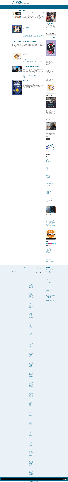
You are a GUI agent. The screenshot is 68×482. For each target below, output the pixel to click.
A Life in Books (47, 160)
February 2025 (31, 295)
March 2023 (30, 316)
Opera (39, 36)
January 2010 (30, 459)
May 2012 (30, 434)
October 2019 (31, 353)
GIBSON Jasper (26, 35)
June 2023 (30, 313)
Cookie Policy (14, 479)
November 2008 (31, 472)
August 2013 (30, 420)
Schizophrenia (41, 36)
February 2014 (31, 415)
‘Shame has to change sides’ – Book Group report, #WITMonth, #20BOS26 (50, 258)
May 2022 (30, 325)
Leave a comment (25, 90)
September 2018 (31, 365)
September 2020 (31, 343)
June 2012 (30, 433)
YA (52, 300)
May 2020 (30, 347)
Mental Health (53, 289)
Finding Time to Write (48, 176)
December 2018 (31, 362)
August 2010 (30, 453)
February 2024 (31, 306)
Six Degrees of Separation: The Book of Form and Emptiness (33, 26)
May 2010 (30, 456)
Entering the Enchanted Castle (50, 174)
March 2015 (30, 403)
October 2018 (31, 364)
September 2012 (31, 430)
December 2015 (31, 395)
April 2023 (30, 315)
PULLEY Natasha (40, 61)
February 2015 (31, 404)
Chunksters (37, 21)
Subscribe (48, 138)
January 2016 (30, 394)
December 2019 (31, 351)
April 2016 (30, 391)
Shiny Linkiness (26, 53)
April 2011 (30, 446)
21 (40, 271)
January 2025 (30, 296)
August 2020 (30, 344)
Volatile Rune (47, 193)
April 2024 (30, 304)
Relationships (48, 294)
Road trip (42, 62)
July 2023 (30, 312)
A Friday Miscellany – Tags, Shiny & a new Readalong (24, 41)
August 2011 (30, 442)
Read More (38, 18)
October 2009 (31, 462)
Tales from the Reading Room (49, 190)
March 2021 (30, 338)
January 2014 (30, 416)
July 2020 (30, 345)
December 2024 (31, 297)
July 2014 (30, 410)
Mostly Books (47, 200)
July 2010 (30, 454)
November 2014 (31, 407)
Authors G (26, 61)
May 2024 (30, 303)
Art (47, 281)
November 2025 (31, 287)
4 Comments (13, 49)
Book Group (43, 5)
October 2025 (31, 288)
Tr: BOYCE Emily (28, 62)
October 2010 (31, 451)
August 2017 (30, 377)
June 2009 (30, 466)
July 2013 (30, 421)
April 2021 (30, 337)
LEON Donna (37, 35)
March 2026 (30, 283)
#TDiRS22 (15, 48)
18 (36, 271)
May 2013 (30, 423)
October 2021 (31, 331)
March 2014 (30, 414)
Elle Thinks (47, 173)
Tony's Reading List (48, 192)
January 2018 (30, 372)
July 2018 (30, 367)
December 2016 (31, 384)
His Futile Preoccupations (49, 178)
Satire (52, 295)
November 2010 (31, 450)
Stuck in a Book (48, 189)
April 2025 (30, 293)
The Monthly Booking (48, 184)
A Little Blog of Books (48, 161)
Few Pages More (48, 175)
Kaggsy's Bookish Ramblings (49, 180)
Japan (37, 62)
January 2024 (30, 307)
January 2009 (30, 470)
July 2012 (30, 432)
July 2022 (30, 323)
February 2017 (31, 382)
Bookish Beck (47, 166)
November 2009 (31, 461)
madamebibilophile (48, 252)
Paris (51, 293)
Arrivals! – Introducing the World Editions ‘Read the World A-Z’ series (50, 247)
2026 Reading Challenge (50, 145)
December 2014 (31, 406)
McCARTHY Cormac (35, 74)
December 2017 (31, 373)
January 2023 (30, 318)
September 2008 (31, 474)
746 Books (47, 158)
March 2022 (30, 327)
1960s (47, 280)
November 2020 (31, 341)
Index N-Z (37, 5)
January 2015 (30, 405)
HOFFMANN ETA (33, 35)
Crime (34, 36)
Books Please (47, 168)
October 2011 (31, 440)
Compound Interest (48, 197)
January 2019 (30, 361)
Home (14, 5)
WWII (49, 300)
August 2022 (30, 322)
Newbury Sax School (48, 202)
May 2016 (30, 390)
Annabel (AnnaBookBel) (49, 23)
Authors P (28, 61)
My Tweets (47, 152)
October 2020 (31, 342)
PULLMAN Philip (27, 36)
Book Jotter (47, 167)
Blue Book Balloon (48, 164)
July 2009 (30, 465)
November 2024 (31, 298)
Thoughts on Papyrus (48, 191)
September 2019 (31, 354)
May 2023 (30, 314)
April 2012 (30, 435)
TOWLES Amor (28, 21)
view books (53, 149)
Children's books (18, 48)
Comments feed (14, 270)
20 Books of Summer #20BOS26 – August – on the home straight (50, 250)
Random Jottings (48, 185)
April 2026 (30, 282)
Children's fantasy (22, 48)
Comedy (50, 281)
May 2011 (30, 445)
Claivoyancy (33, 62)
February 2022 (31, 328)
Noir (40, 62)
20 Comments (24, 77)
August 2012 (30, 431)
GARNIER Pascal (32, 61)
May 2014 (30, 412)
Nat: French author (36, 61)
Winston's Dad (47, 194)
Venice (29, 37)
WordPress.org (14, 271)
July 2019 (30, 356)
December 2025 (31, 286)
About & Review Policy (20, 5)
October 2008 (31, 473)
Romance (48, 295)
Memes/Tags (40, 35)
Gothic (35, 36)
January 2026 (30, 285)
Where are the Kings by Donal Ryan (50, 272)
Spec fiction (53, 297)
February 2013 (31, 426)
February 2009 (31, 469)
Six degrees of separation (25, 37)
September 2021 (31, 332)
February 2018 (31, 371)
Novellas (48, 293)
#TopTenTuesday (34, 21)
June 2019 (30, 357)
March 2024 (30, 305)
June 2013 (30, 422)
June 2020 (30, 346)
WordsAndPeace (48, 246)
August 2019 (30, 355)
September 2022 (31, 321)
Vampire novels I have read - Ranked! (50, 225)
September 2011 (31, 441)
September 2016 (31, 387)
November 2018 (31, 363)
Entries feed (13, 269)
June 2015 (30, 400)
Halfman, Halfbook (48, 177)
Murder (39, 62)
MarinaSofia (47, 249)
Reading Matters (48, 186)
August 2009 (30, 464)
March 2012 (30, 436)
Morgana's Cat (47, 199)
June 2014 (30, 411)
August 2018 (30, 366)
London (53, 287)
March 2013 (30, 425)
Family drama (52, 285)
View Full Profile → (48, 31)
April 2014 (30, 413)
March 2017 (30, 381)
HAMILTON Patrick (31, 74)
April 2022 (30, 326)
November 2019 (31, 352)
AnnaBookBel (17, 2)
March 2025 (30, 294)
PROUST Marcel (31, 75)
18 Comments (24, 22)
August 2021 (30, 333)
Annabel (49, 146)
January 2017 (30, 383)
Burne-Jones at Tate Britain (49, 226)
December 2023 (31, 308)
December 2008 (31, 471)
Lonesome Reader (48, 182)
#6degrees (32, 36)
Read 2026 (27, 5)
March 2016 (30, 392)
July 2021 (30, 334)
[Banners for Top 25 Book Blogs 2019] (51, 262)
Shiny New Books (52, 26)
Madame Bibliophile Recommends (50, 183)
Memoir (48, 289)
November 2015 (31, 396)
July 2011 (30, 443)
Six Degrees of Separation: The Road (31, 66)
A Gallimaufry (47, 159)
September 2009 (31, 463)
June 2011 (30, 444)
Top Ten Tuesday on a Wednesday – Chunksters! (33, 12)
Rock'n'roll (52, 294)
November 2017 (31, 374)
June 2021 (30, 335)
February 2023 (31, 317)
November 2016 (31, 385)
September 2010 (31, 452)
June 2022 (30, 324)
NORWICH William (27, 75)
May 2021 (30, 336)
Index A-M (32, 5)
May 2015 (30, 401)
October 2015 (31, 397)
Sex (54, 295)
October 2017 (31, 375)
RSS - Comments (14, 278)
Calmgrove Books (48, 170)
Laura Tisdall (47, 181)
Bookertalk (47, 165)
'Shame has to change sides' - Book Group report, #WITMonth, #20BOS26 (50, 223)
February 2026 (31, 284)
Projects (48, 5)
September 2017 (31, 376)
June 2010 (30, 455)
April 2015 (30, 402)
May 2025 (30, 292)
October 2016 (31, 386)
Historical (35, 62)
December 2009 (31, 460)
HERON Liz (30, 35)
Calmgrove (47, 169)
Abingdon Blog (47, 196)
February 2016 (31, 393)
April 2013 (30, 424)
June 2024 (30, 302)
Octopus (38, 36)
